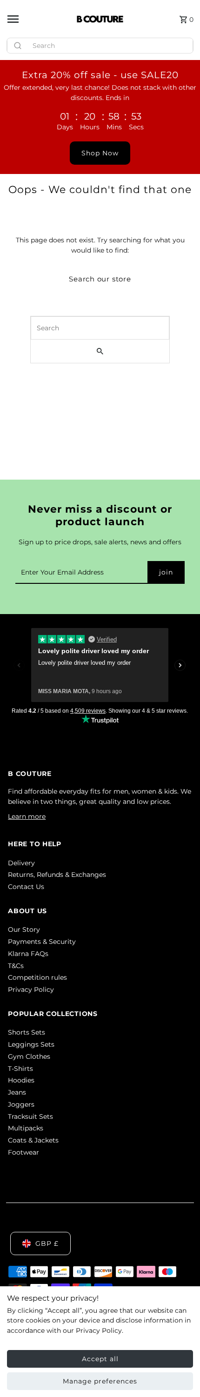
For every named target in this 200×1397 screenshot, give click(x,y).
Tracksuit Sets (30, 1116)
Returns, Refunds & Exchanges (57, 874)
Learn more (27, 816)
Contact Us (26, 886)
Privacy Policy (31, 989)
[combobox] (100, 45)
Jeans (17, 1092)
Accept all (100, 1359)
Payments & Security (42, 941)
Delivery (21, 863)
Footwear (23, 1152)
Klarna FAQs (28, 953)
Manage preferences (100, 1381)
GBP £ (47, 1243)
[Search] (182, 43)
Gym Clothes (29, 1056)
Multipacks (25, 1128)
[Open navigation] (39, 19)
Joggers (21, 1104)
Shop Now (100, 153)
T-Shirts (20, 1068)
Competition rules (37, 977)
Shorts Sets (26, 1032)
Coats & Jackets (33, 1140)
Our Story (24, 929)
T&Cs (16, 965)
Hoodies (21, 1080)
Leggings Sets (31, 1044)
